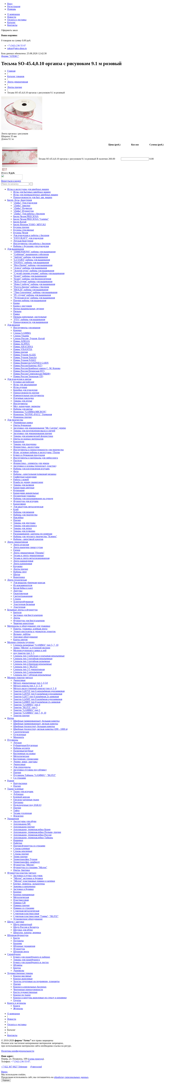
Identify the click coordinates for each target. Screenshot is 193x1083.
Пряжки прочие (21, 905)
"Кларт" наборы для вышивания (30, 276)
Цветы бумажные (22, 425)
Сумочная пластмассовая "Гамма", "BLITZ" (36, 916)
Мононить (18, 737)
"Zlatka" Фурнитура (23, 211)
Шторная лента (21, 951)
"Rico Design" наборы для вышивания (32, 265)
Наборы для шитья (22, 409)
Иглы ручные (20, 387)
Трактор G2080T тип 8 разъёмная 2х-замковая (36, 702)
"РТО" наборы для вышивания (29, 319)
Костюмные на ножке (24, 753)
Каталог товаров (15, 76)
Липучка (17, 590)
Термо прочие (20, 856)
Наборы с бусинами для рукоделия (31, 246)
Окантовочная (20, 593)
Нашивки (18, 840)
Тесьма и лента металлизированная (31, 558)
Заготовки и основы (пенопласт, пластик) (34, 466)
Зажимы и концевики (24, 886)
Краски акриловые (23, 978)
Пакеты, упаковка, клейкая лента (30, 628)
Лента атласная (21, 544)
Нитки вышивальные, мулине (28, 308)
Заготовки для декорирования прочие (32, 433)
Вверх (4, 1071)
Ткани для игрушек (23, 791)
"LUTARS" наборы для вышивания (31, 259)
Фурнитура (19, 949)
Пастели (17, 460)
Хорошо (5, 1080)
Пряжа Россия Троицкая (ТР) (28, 376)
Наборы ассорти (21, 748)
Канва (16, 303)
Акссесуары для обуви (24, 821)
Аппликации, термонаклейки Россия (32, 835)
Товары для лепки (22, 528)
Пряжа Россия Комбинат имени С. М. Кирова (36, 368)
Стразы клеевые (21, 848)
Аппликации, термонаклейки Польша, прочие (37, 832)
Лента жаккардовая (23, 561)
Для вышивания (15, 249)
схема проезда (35, 1059)
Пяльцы (17, 311)
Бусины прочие (21, 227)
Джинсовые (19, 680)
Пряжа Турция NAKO (24, 360)
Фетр (16, 471)
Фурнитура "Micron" (24, 864)
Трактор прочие (21, 715)
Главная (11, 71)
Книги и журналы (16, 1003)
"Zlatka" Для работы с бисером (29, 213)
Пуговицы (12, 740)
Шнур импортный (22, 924)
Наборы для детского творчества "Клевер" (35, 536)
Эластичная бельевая (24, 604)
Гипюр (16, 550)
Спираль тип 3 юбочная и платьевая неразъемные (39, 656)
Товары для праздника (24, 444)
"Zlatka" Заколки (21, 205)
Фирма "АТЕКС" (10, 56)
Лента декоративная (17, 81)
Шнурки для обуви (23, 930)
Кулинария (18, 490)
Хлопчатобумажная (23, 601)
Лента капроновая (22, 563)
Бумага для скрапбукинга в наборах (31, 957)
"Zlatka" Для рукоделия (25, 202)
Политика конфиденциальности (17, 1051)
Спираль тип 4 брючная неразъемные (32, 664)
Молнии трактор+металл (20, 677)
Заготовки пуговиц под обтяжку (30, 769)
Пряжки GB (19, 902)
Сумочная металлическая (26, 911)
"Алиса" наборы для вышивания (30, 268)
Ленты (16, 618)
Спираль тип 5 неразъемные (27, 672)
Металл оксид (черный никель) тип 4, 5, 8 (34, 688)
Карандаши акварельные (26, 493)
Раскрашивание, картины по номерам (32, 533)
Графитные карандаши (25, 476)
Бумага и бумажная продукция (29, 455)
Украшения (13, 818)
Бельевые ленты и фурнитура (22, 609)
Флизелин (18, 816)
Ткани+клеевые (15, 788)
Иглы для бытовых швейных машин (32, 192)
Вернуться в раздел (11, 181)
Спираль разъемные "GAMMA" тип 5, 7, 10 (35, 645)
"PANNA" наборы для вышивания (31, 262)
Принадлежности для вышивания (30, 322)
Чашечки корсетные (23, 623)
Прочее (17, 520)
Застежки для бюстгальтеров (28, 615)
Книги (16, 1005)
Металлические (21, 756)
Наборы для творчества (25, 514)
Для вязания (13, 325)
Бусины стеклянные (23, 230)
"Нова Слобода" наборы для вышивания (34, 284)
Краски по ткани (22, 995)
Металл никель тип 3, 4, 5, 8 (27, 685)
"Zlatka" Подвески (22, 208)
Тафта (16, 810)
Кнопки (17, 892)
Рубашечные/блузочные (25, 745)
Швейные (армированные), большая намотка (36, 721)
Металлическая (21, 897)
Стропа (17, 599)
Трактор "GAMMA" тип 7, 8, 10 (29, 713)
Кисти (16, 938)
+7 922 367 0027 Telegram (14, 1066)
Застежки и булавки (23, 889)
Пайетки (17, 843)
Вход (9, 3)
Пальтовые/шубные (23, 750)
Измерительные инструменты (28, 395)
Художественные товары (20, 973)
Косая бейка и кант (23, 588)
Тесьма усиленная (22, 813)
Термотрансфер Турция (25, 859)
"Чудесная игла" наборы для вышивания (34, 297)
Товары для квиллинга (25, 525)
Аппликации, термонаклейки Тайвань (33, 837)
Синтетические (21, 731)
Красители (18, 441)
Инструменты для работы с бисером (32, 243)
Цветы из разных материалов (28, 439)
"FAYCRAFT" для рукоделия (28, 238)
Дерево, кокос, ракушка (25, 761)
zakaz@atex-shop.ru (17, 48)
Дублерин (18, 794)
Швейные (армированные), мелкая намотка (35, 723)
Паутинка (18, 802)
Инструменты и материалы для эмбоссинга (35, 457)
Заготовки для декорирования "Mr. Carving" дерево (39, 428)
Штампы (17, 965)
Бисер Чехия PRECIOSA (26, 216)
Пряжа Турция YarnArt (24, 357)
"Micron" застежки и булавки (28, 878)
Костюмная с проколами (25, 759)
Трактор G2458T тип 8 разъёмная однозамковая (37, 699)
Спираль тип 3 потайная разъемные (31, 661)
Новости (11, 17)
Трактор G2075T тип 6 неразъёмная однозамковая (39, 691)
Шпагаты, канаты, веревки (27, 932)
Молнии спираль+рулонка (20, 642)
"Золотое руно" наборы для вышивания (33, 270)
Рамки (16, 314)
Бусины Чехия (20, 232)
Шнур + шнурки (15, 921)
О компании (13, 14)
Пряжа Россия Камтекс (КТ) (27, 365)
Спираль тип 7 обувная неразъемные (32, 675)
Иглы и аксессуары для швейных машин (28, 189)
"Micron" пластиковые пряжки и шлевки (34, 881)
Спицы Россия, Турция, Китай (29, 338)
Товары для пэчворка (24, 531)
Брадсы (17, 968)
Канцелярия (19, 504)
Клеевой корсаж (21, 797)
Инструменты (20, 403)
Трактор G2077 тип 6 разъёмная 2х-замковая (36, 696)
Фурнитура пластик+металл (21, 873)
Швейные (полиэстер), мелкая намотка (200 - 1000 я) (40, 729)
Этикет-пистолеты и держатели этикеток (34, 631)
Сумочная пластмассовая (26, 913)
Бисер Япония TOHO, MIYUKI (29, 224)
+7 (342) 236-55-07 (20, 1061)
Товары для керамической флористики (33, 436)
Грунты (17, 1000)
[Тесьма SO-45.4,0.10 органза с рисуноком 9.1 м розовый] (4, 170)
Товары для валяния (23, 485)
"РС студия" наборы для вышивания (32, 295)
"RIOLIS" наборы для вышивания (30, 289)
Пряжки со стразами (23, 908)
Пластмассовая (21, 900)
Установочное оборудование (28, 919)
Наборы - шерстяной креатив (28, 539)
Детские (17, 742)
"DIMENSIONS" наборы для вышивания (34, 251)
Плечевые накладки (23, 398)
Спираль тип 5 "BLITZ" (25, 666)
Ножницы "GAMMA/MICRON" (29, 411)
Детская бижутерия (23, 240)
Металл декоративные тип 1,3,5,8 (30, 683)
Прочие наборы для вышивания (29, 300)
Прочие (17, 772)
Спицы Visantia (21, 335)
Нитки (10, 718)
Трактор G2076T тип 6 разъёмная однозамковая (37, 694)
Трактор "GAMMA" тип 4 (26, 704)
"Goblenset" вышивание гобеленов (31, 254)
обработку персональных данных (71, 1077)
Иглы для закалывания (25, 384)
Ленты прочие (14, 87)
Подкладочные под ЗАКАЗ (27, 805)
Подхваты (18, 940)
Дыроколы (18, 970)
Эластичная (19, 607)
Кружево (17, 566)
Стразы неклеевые (22, 851)
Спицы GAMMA (22, 333)
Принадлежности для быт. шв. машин (32, 197)
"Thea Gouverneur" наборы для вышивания (35, 292)
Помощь (11, 9)
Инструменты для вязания (26, 327)
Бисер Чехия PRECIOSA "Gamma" (31, 219)
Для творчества (15, 420)
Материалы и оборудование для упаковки (28, 626)
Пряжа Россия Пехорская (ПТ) (28, 371)
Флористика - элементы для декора (31, 463)
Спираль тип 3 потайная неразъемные (32, 658)
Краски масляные (22, 976)
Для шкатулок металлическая (28, 506)
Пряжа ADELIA (21, 341)
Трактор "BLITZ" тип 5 (25, 707)
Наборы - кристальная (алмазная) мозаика (34, 474)
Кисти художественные (25, 992)
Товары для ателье (22, 401)
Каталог (11, 22)
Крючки (17, 330)
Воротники (19, 577)
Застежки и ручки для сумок (28, 875)
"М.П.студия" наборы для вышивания (32, 281)
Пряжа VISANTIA (22, 349)
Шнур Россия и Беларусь (26, 927)
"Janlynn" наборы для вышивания (30, 257)
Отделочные (19, 734)
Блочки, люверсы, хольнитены (29, 883)
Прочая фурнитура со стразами (29, 845)
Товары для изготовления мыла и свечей (34, 430)
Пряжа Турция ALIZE (24, 354)
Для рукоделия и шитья (19, 379)
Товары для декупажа (24, 523)
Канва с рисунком (22, 306)
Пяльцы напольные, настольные (30, 316)
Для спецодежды (22, 767)
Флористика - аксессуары (26, 447)
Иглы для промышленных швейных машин (35, 194)
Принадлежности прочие (26, 392)
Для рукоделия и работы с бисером (31, 235)
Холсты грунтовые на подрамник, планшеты (36, 981)
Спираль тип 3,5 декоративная (29, 669)
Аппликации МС (22, 824)
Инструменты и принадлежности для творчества (38, 449)
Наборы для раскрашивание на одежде (33, 498)
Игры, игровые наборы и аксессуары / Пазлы (36, 452)
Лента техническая (17, 580)
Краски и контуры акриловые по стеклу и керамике (40, 997)
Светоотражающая (22, 596)
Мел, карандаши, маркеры (26, 406)
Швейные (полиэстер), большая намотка (34, 726)
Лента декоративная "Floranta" (28, 552)
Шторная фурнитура (17, 935)
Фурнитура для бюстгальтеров (29, 620)
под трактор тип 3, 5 (23, 653)
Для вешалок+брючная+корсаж (29, 582)
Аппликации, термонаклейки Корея (31, 829)
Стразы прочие (21, 854)
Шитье (16, 574)
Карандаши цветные (23, 487)
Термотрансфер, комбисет (26, 862)
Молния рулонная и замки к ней (29, 650)
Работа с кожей (21, 479)
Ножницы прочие (22, 417)
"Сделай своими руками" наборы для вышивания (38, 273)
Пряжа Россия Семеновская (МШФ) (31, 373)
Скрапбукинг (14, 954)
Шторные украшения (24, 946)
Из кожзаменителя (22, 585)
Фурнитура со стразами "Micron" (30, 867)
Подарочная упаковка (24, 495)
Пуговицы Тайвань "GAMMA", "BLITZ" (34, 775)
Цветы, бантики (21, 870)
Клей (16, 509)
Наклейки (18, 517)
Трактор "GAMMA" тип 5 (26, 710)
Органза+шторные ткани (26, 799)
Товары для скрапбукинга (26, 959)
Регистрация (13, 6)
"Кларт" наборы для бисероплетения (32, 278)
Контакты (12, 25)
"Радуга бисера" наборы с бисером (31, 287)
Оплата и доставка (16, 19)
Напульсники (20, 783)
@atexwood (36, 1066)
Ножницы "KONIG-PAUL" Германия (32, 414)
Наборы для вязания (23, 512)
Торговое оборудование (25, 637)
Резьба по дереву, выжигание (28, 482)
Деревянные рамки (23, 422)
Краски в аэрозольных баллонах (29, 986)
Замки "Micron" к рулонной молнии (31, 647)
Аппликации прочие (24, 826)
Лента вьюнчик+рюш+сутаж (28, 547)
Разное (10, 780)
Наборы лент (20, 571)
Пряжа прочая (20, 352)
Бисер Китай (19, 221)
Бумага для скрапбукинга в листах (31, 962)
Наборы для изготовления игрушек (31, 468)
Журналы (18, 1008)
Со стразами (19, 778)
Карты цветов (20, 639)
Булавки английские (23, 382)
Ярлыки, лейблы (21, 634)
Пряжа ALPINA (21, 344)
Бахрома (17, 943)
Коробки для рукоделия (25, 390)
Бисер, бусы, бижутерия (19, 200)
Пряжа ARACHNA (23, 346)
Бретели (17, 612)
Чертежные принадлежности (28, 989)
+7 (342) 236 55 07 (16, 45)
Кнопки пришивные (23, 894)
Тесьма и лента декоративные (28, 555)
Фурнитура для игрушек (25, 501)
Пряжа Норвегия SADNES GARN (31, 363)
